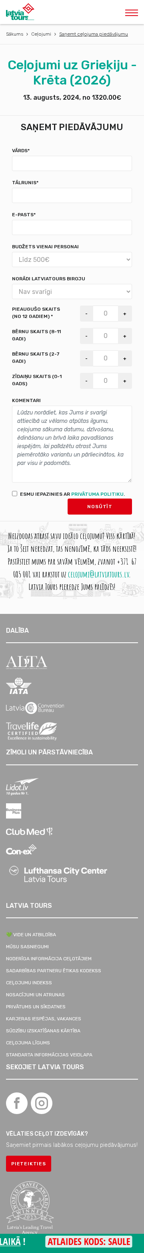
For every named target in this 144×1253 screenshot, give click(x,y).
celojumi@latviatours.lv (98, 574)
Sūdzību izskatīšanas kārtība (43, 1031)
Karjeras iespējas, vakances (43, 1019)
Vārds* (21, 150)
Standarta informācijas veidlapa (49, 1055)
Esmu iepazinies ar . (72, 494)
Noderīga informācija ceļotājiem (49, 958)
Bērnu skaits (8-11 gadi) (36, 335)
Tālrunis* (25, 182)
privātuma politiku (97, 494)
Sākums (14, 34)
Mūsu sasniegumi (27, 946)
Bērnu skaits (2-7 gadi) (36, 357)
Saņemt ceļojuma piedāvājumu (93, 34)
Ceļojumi (41, 34)
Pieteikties (28, 1164)
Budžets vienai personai (45, 246)
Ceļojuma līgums (28, 1043)
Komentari (26, 400)
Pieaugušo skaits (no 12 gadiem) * (36, 312)
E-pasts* (24, 214)
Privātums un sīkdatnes (36, 1007)
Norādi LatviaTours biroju (48, 279)
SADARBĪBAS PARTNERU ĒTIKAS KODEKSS (53, 970)
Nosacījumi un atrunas (35, 995)
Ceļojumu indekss (29, 983)
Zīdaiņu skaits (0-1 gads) (37, 380)
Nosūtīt (99, 506)
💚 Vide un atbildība (31, 934)
